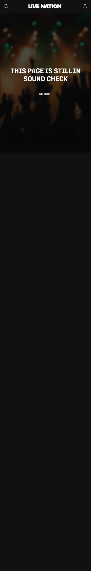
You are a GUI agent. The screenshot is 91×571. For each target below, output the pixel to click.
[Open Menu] (85, 6)
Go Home (45, 94)
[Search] (6, 6)
